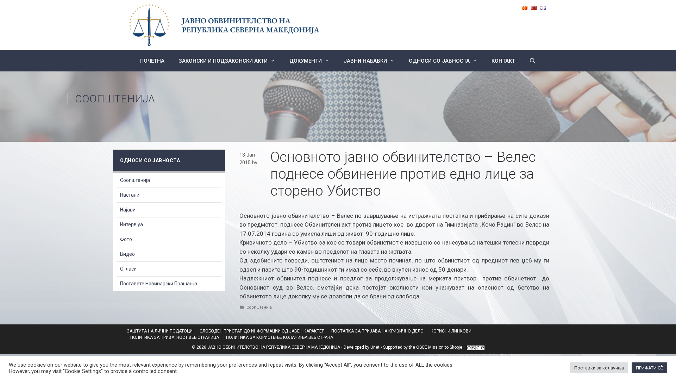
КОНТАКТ (503, 61)
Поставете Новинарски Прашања (158, 283)
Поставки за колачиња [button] (599, 367)
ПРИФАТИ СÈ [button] (649, 367)
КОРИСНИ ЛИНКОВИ (451, 331)
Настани (129, 195)
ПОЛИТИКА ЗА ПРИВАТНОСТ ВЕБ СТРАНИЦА (174, 337)
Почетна (152, 61)
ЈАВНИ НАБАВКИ (365, 61)
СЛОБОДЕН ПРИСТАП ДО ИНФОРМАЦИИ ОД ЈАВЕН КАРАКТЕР (262, 331)
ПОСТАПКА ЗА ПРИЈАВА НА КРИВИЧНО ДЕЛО (377, 331)
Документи (305, 61)
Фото (126, 239)
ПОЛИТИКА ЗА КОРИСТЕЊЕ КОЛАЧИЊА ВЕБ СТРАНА (279, 337)
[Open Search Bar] (532, 60)
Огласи (128, 269)
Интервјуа (131, 224)
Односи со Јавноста (439, 61)
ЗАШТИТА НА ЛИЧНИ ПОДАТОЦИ (160, 331)
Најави (128, 210)
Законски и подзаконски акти (223, 61)
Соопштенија (115, 99)
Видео (127, 254)
